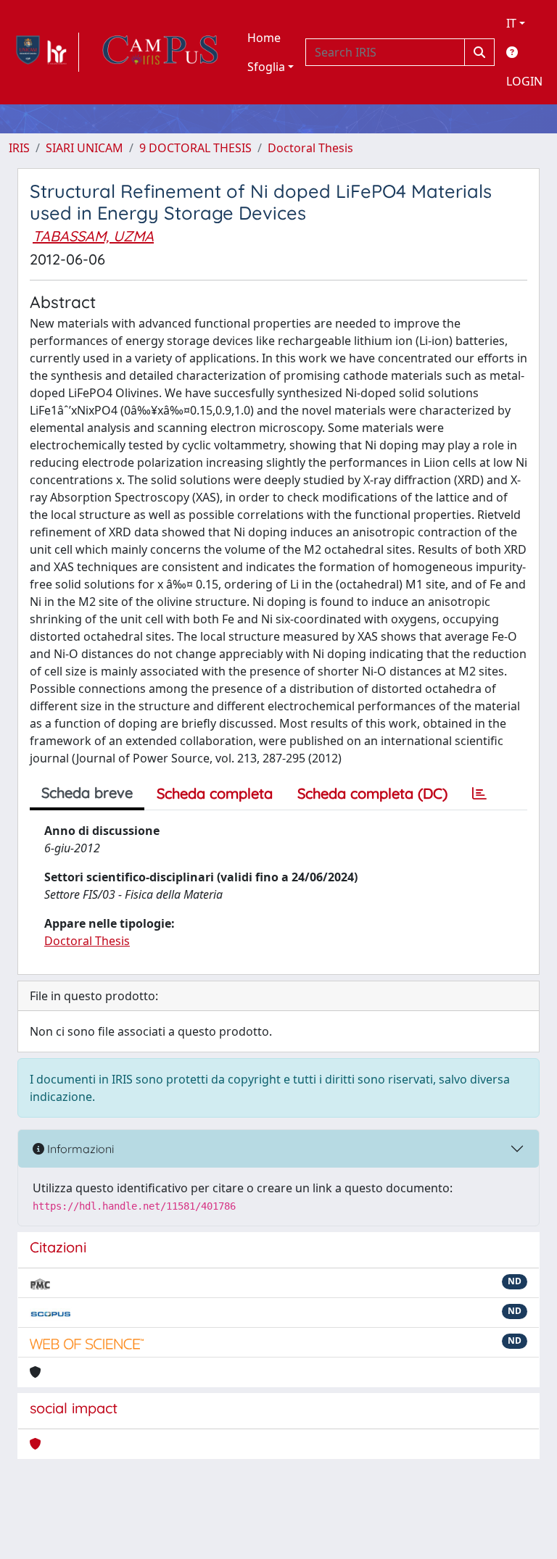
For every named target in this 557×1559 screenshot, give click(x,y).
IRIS (19, 148)
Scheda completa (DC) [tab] (372, 793)
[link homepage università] (160, 52)
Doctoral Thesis (310, 148)
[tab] (479, 793)
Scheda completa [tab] (215, 793)
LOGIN (524, 81)
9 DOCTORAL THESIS (195, 148)
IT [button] (511, 23)
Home (264, 38)
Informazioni (79, 1149)
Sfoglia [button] (266, 67)
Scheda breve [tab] (87, 792)
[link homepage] (44, 52)
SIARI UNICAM (84, 148)
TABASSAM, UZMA (93, 236)
